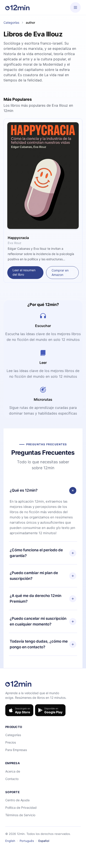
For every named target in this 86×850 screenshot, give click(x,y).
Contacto (12, 779)
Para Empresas (16, 750)
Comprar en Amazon (60, 272)
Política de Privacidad (21, 807)
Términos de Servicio (20, 815)
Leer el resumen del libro (24, 272)
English (10, 841)
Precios (10, 742)
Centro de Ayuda (17, 800)
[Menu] (75, 7)
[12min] (17, 7)
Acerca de (12, 771)
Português (27, 841)
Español (43, 841)
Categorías (11, 22)
